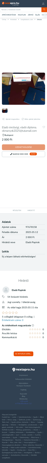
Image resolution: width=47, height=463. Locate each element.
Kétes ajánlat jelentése (32, 119)
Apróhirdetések (9, 15)
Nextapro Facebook (23, 386)
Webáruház (23, 399)
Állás (37, 15)
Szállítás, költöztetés (16, 432)
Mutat (33, 154)
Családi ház (6, 417)
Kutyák (4, 432)
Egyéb (35, 417)
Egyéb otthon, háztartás (19, 422)
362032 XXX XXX (21, 154)
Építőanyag (37, 420)
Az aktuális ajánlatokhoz (24, 354)
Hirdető (31, 210)
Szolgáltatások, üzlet (26, 19)
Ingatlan (22, 15)
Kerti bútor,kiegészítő (32, 427)
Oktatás (39, 19)
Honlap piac (21, 450)
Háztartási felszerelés (31, 440)
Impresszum (23, 375)
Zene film (31, 450)
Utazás (35, 430)
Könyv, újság (12, 420)
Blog (23, 396)
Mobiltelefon (30, 432)
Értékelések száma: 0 (12, 320)
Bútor (33, 422)
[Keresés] (44, 9)
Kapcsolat (23, 394)
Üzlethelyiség (24, 437)
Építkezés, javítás (25, 420)
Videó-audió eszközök (18, 447)
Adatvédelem (23, 383)
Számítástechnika (25, 417)
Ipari (17, 435)
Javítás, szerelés (27, 435)
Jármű (30, 15)
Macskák (5, 447)
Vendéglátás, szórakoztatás (27, 425)
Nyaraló (5, 442)
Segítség (23, 390)
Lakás (14, 417)
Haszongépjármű (30, 442)
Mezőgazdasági (7, 440)
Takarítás (18, 440)
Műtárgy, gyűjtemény (23, 430)
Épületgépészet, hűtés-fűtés (12, 452)
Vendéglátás (28, 452)
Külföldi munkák (8, 430)
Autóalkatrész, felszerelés (20, 455)
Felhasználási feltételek (23, 379)
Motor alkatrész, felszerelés (32, 445)
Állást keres (35, 437)
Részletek (17, 210)
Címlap (4, 19)
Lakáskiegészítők (8, 435)
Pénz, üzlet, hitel (15, 442)
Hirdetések (13, 19)
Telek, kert (5, 422)
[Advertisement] (23, 45)
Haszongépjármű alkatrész (11, 445)
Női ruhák (19, 427)
